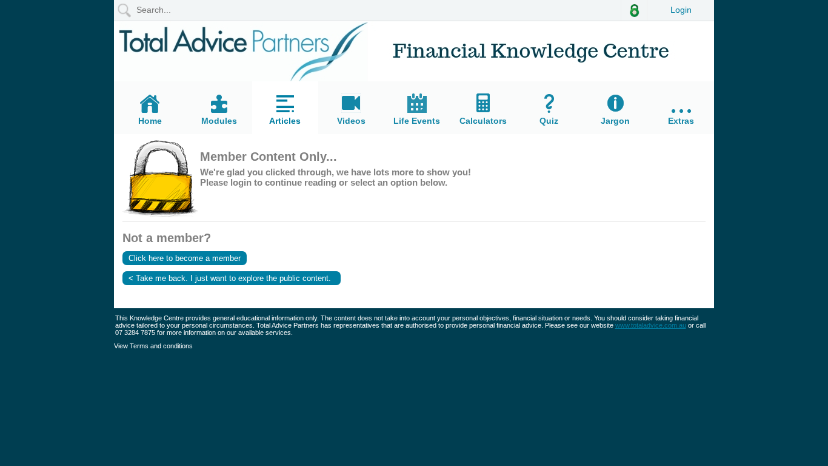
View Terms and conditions (153, 346)
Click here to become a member (185, 258)
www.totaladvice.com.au (650, 325)
